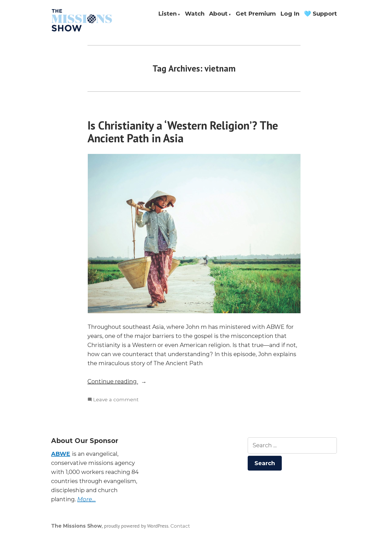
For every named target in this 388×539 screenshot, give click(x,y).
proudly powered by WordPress (136, 526)
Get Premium (256, 13)
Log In (289, 13)
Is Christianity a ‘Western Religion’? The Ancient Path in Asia (182, 131)
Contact (180, 526)
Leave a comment (116, 400)
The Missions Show (76, 526)
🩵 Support (320, 13)
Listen (167, 13)
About (218, 13)
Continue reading (128, 382)
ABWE (60, 453)
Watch (195, 13)
